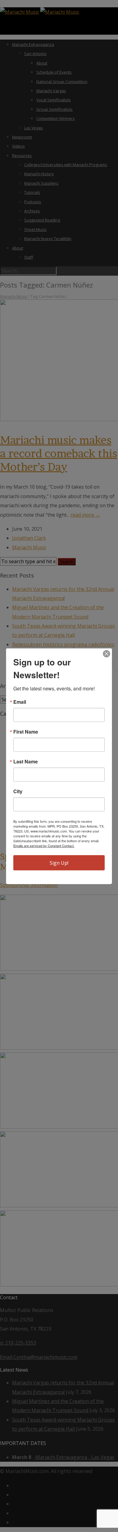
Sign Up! (59, 862)
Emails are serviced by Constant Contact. (43, 845)
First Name (25, 731)
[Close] (106, 653)
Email (19, 701)
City (17, 791)
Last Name (25, 761)
